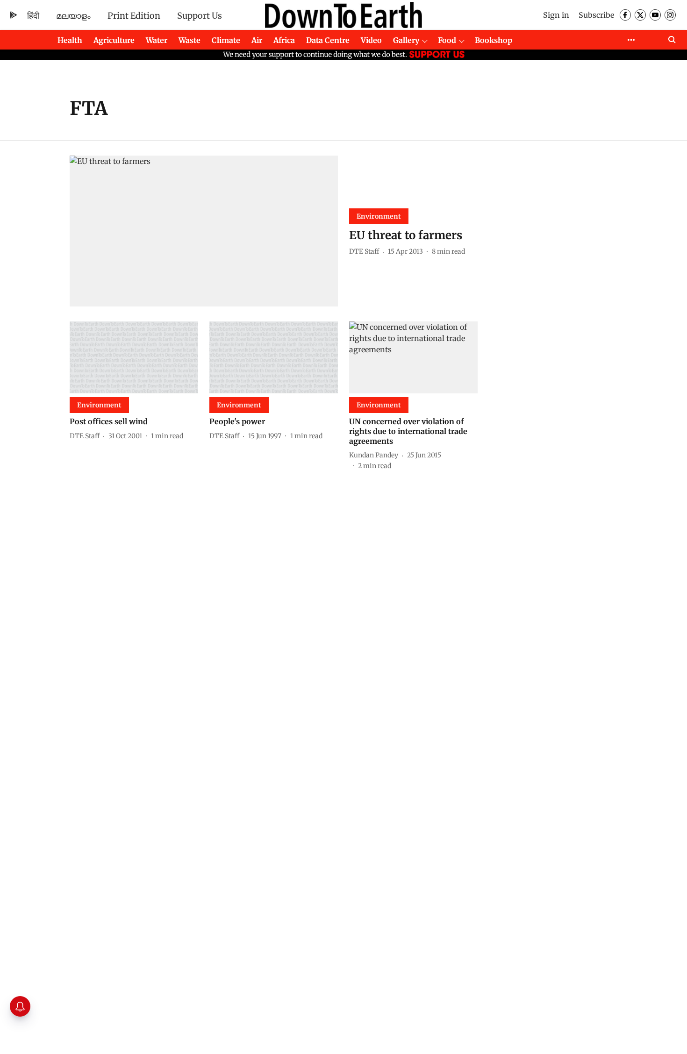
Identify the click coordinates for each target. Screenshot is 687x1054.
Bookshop (493, 40)
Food (447, 40)
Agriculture (114, 40)
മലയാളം (73, 15)
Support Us (199, 15)
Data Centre (328, 40)
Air (256, 40)
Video (371, 40)
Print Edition (133, 15)
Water (156, 40)
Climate (226, 40)
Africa (284, 40)
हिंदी (33, 15)
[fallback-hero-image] (204, 231)
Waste (189, 40)
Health (69, 40)
